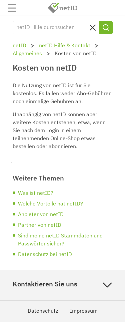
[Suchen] (106, 27)
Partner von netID (39, 225)
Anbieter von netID (41, 214)
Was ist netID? (35, 193)
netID (63, 8)
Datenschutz (43, 311)
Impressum (84, 311)
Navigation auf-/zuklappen (12, 8)
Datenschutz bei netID (45, 254)
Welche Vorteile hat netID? (50, 204)
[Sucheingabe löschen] (93, 28)
